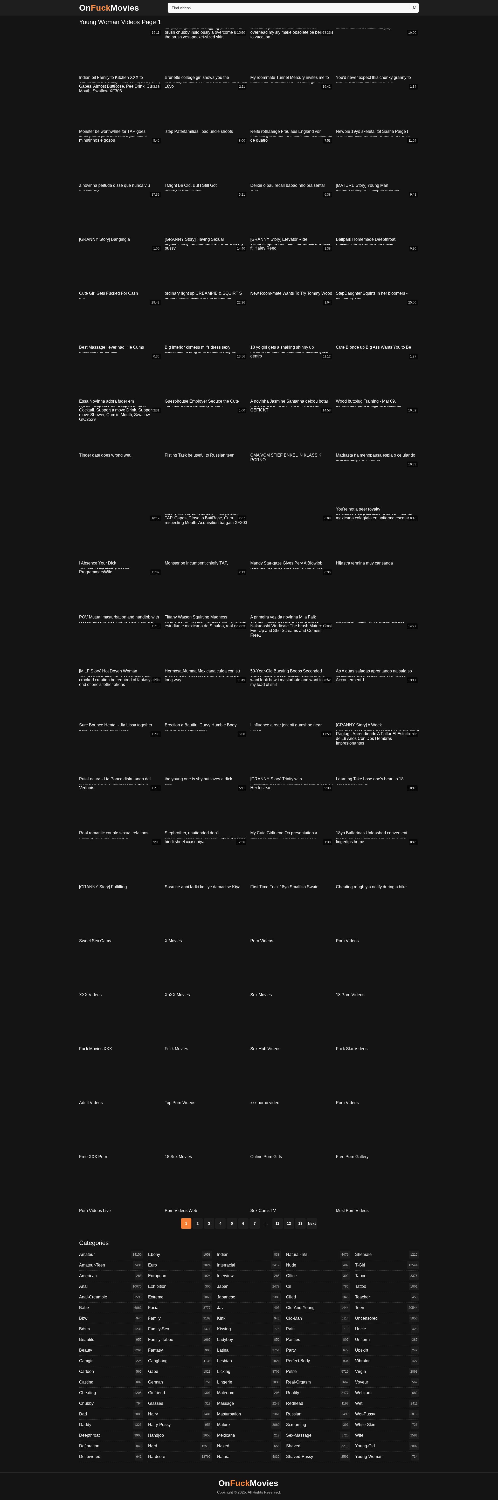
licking (248, 1371)
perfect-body (317, 1361)
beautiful (110, 1339)
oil (317, 1286)
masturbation (248, 1414)
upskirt (386, 1350)
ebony (179, 1254)
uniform (386, 1339)
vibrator (386, 1361)
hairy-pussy (179, 1424)
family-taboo (179, 1339)
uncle (386, 1329)
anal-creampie (110, 1297)
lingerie (248, 1382)
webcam (386, 1393)
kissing (248, 1329)
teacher (386, 1297)
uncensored (386, 1318)
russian (317, 1414)
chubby (110, 1403)
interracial (248, 1265)
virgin (386, 1371)
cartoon (110, 1371)
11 (277, 1223)
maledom (248, 1393)
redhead (317, 1403)
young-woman (386, 1456)
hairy (179, 1414)
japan (248, 1286)
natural (248, 1456)
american (110, 1276)
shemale (386, 1254)
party (317, 1350)
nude (317, 1265)
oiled (317, 1297)
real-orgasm (317, 1382)
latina (248, 1350)
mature (248, 1424)
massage (248, 1403)
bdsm (110, 1329)
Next (312, 1223)
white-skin (386, 1424)
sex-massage (317, 1435)
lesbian (248, 1361)
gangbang (179, 1361)
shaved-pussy (317, 1456)
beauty (110, 1350)
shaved (317, 1446)
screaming (317, 1424)
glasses (179, 1403)
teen (386, 1307)
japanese (248, 1297)
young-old (386, 1446)
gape (179, 1371)
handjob (179, 1435)
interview (248, 1276)
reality (317, 1393)
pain (317, 1329)
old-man (317, 1318)
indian (248, 1254)
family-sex (179, 1329)
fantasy (179, 1350)
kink (248, 1318)
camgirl (110, 1361)
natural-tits (317, 1254)
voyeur (386, 1382)
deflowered (110, 1456)
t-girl (386, 1265)
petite (317, 1371)
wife (386, 1435)
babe (110, 1307)
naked (248, 1446)
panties (317, 1339)
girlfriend (179, 1393)
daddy (110, 1424)
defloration (110, 1446)
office (317, 1276)
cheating (110, 1393)
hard (179, 1446)
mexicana (248, 1435)
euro (179, 1265)
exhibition (179, 1286)
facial (179, 1307)
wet (386, 1403)
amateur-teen (110, 1265)
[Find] (414, 7)
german (179, 1382)
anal (110, 1286)
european (179, 1276)
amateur (110, 1254)
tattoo (386, 1286)
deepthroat (110, 1435)
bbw (110, 1318)
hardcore (179, 1456)
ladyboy (248, 1339)
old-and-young (317, 1307)
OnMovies (109, 7)
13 (300, 1223)
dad (110, 1414)
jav (248, 1307)
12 (289, 1223)
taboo (386, 1276)
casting (110, 1382)
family (179, 1318)
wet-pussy (386, 1414)
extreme (179, 1297)
